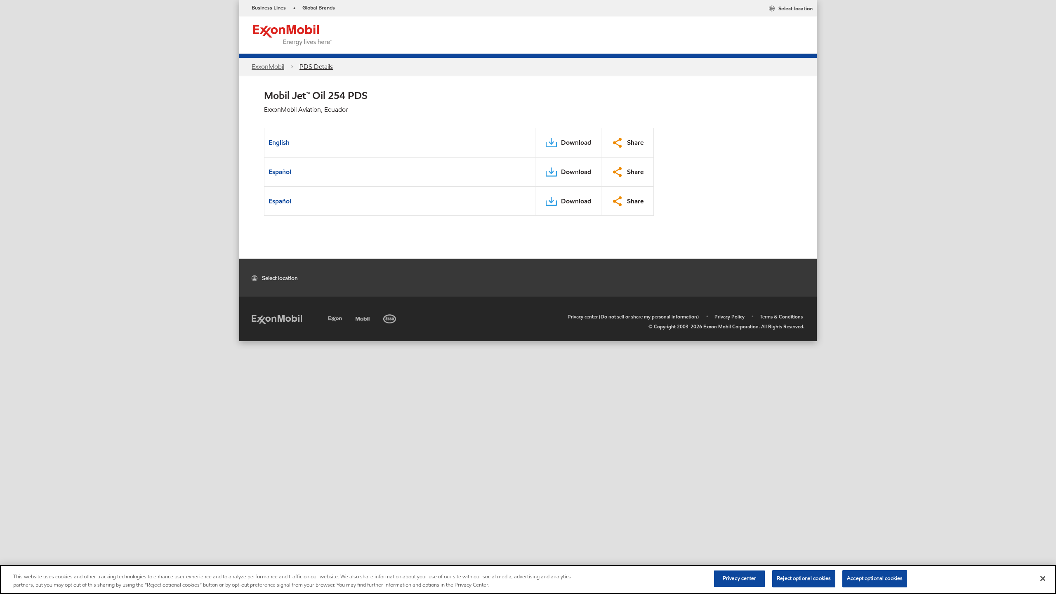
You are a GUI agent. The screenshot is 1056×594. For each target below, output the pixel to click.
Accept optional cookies (875, 578)
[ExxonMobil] (277, 319)
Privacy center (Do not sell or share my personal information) (633, 316)
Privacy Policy (729, 316)
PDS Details (316, 66)
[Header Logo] (292, 34)
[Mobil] (363, 317)
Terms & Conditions (781, 316)
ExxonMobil (268, 66)
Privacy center (740, 578)
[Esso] (390, 317)
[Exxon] (336, 317)
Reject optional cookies (804, 578)
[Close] (1043, 578)
